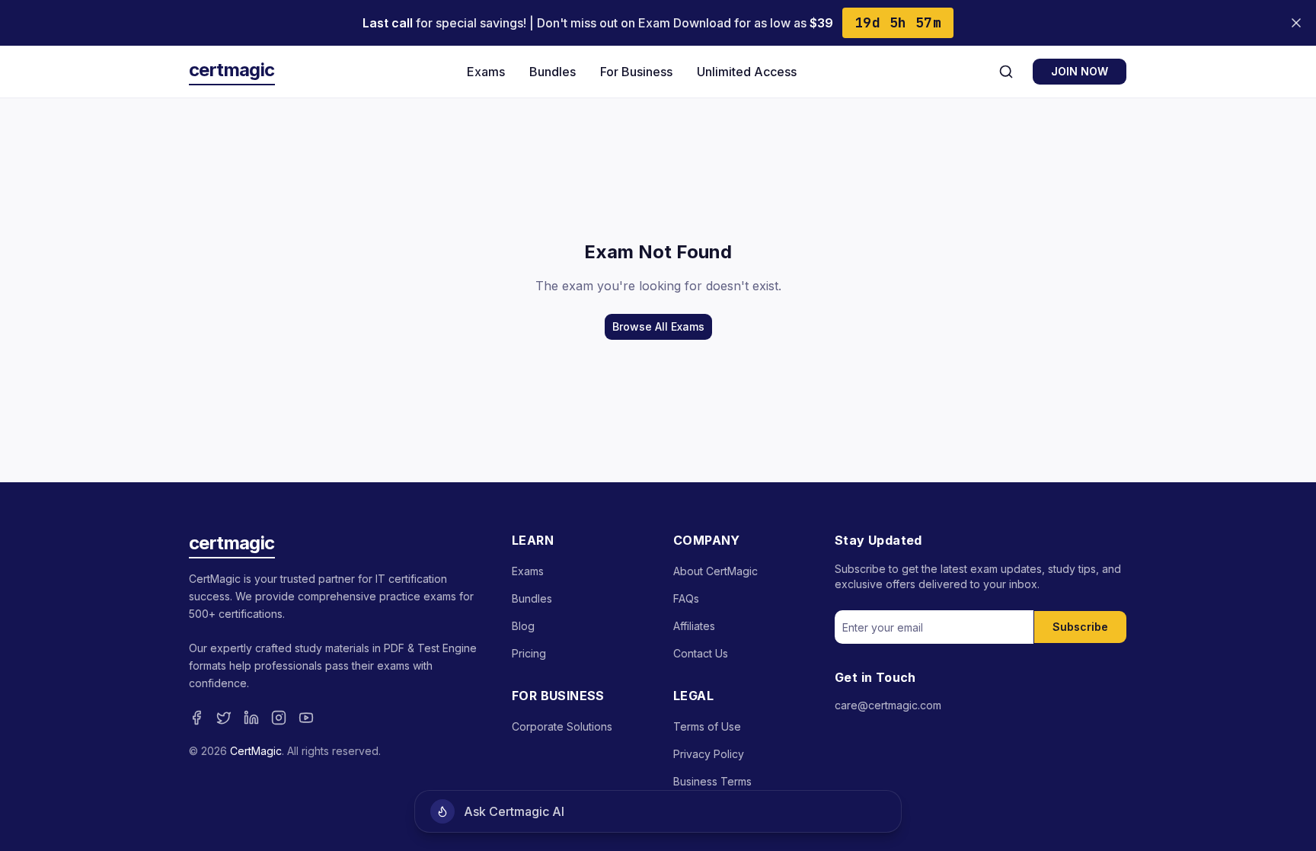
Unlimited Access (747, 71)
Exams (486, 71)
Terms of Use (707, 726)
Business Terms (712, 781)
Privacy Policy (708, 753)
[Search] (1006, 71)
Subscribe (1080, 626)
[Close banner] (1296, 22)
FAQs (686, 598)
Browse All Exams (658, 326)
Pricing (529, 653)
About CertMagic (715, 571)
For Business (636, 71)
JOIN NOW (1079, 71)
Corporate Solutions (562, 726)
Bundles (552, 71)
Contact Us (700, 653)
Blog (523, 625)
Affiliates (694, 625)
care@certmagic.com (888, 705)
